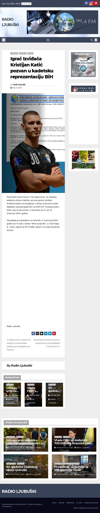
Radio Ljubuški (19, 84)
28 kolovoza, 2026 (16, 448)
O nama (79, 503)
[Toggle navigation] (48, 40)
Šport (30, 53)
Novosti (23, 53)
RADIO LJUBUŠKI (19, 491)
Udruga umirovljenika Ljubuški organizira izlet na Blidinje (25, 443)
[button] (92, 40)
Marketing (70, 503)
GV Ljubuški (11, 463)
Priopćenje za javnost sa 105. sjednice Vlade (71, 468)
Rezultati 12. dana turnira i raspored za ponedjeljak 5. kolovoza (47, 343)
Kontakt (61, 503)
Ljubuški (14, 53)
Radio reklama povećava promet (86, 508)
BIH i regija (11, 437)
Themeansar (6, 506)
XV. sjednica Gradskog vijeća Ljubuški (21, 468)
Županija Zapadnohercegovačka (67, 463)
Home (54, 503)
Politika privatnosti (91, 503)
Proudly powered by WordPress (14, 504)
